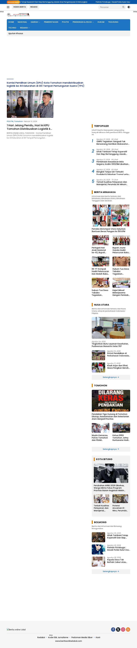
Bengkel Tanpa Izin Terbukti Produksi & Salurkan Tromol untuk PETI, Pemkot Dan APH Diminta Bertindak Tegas (113, 173)
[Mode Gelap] (129, 7)
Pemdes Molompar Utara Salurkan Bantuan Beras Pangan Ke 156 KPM (108, 230)
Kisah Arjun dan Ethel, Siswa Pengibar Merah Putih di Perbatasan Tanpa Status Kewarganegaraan (118, 366)
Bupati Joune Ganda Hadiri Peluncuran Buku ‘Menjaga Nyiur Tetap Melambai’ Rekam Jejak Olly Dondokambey (121, 250)
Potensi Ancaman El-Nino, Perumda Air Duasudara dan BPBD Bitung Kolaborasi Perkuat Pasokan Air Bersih (120, 508)
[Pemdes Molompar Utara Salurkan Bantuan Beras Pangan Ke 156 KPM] (111, 215)
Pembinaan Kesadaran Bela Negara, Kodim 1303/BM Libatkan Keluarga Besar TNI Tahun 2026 (112, 162)
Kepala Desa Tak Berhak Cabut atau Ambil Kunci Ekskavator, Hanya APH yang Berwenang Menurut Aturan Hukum (118, 560)
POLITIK (65, 22)
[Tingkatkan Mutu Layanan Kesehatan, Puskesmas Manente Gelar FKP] (111, 328)
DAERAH (34, 22)
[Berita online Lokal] (18, 14)
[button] (123, 7)
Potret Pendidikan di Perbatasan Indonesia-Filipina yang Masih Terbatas (118, 354)
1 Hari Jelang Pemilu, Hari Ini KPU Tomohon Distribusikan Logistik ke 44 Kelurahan (29, 128)
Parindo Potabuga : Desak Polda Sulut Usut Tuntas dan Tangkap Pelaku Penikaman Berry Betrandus (118, 548)
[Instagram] (123, 629)
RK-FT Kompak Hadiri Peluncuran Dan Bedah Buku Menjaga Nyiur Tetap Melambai (100, 271)
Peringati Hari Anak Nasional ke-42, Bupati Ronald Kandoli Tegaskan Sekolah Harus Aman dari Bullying (99, 250)
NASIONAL (22, 22)
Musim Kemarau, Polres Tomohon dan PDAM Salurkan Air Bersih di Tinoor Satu (100, 437)
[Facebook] (113, 629)
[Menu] (8, 7)
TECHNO (12, 27)
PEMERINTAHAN (51, 22)
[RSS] (128, 629)
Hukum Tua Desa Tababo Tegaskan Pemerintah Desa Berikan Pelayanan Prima (121, 271)
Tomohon (18, 121)
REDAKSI (33, 7)
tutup (51, 635)
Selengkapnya (110, 377)
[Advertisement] (68, 57)
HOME (11, 22)
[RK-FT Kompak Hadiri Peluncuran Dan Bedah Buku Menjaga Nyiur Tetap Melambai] (100, 261)
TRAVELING (113, 22)
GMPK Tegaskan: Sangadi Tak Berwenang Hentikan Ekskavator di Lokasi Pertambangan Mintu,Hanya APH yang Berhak (112, 142)
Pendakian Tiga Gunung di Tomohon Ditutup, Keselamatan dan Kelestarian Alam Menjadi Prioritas (110, 416)
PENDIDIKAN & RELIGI (82, 22)
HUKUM (101, 22)
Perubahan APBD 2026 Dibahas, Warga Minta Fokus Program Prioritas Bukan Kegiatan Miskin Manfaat (109, 488)
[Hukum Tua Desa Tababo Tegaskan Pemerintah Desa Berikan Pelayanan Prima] (121, 261)
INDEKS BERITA (19, 7)
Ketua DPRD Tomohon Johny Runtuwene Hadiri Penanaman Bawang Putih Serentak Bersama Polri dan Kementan (121, 437)
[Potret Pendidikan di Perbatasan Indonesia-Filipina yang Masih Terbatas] (98, 355)
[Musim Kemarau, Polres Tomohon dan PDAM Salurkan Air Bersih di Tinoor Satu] (100, 428)
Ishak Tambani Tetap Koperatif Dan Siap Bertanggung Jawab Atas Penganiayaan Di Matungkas (112, 152)
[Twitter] (118, 629)
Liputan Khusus (15, 33)
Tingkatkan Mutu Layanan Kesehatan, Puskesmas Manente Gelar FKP (110, 345)
